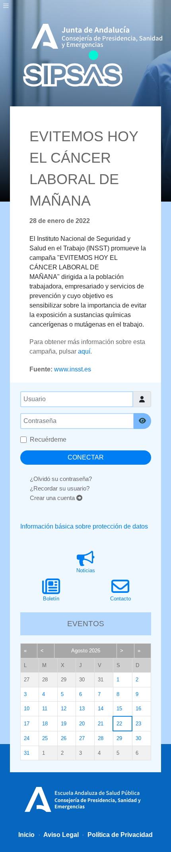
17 (26, 724)
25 (45, 738)
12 (63, 709)
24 (26, 738)
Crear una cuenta (53, 497)
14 (100, 709)
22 (119, 724)
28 (100, 738)
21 (100, 724)
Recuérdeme (48, 439)
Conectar (86, 457)
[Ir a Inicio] (72, 68)
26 (63, 738)
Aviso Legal (60, 834)
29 (119, 738)
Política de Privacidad (119, 834)
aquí (84, 351)
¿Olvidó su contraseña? (61, 478)
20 (82, 724)
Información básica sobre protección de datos (84, 526)
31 (26, 753)
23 (138, 724)
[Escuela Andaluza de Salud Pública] (85, 798)
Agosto (79, 651)
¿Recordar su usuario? (59, 488)
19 (63, 724)
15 (119, 709)
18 (45, 724)
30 (138, 738)
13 (82, 709)
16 (138, 709)
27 (82, 738)
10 (26, 709)
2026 (94, 651)
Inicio (26, 834)
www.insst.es (72, 369)
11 (44, 709)
